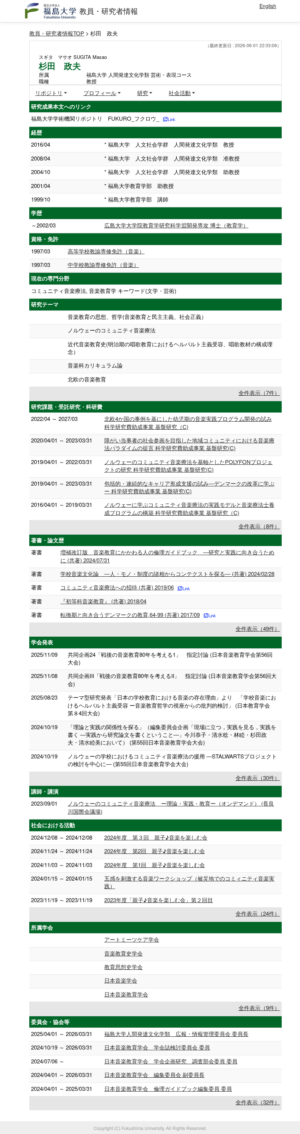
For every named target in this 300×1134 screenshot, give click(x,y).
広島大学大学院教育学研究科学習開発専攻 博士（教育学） (176, 225)
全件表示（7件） (259, 392)
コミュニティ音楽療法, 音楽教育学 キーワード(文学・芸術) (103, 290)
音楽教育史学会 (123, 953)
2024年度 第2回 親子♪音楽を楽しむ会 (154, 851)
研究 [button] (142, 93)
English (267, 6)
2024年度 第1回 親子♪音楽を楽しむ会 (154, 865)
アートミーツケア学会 (131, 939)
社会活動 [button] (180, 93)
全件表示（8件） (259, 526)
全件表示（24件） (258, 913)
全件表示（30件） (258, 777)
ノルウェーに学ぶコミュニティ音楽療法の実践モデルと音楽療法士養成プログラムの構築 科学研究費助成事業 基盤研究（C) (189, 508)
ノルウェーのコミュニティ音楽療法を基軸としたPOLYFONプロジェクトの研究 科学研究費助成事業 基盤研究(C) (188, 465)
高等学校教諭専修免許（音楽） (106, 251)
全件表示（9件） (259, 1007)
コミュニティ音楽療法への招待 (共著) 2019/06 (117, 587)
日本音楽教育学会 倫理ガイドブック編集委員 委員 (168, 1088)
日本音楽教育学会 (126, 994)
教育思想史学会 (123, 967)
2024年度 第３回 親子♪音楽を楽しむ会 (155, 837)
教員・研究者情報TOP (56, 33)
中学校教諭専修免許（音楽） (103, 264)
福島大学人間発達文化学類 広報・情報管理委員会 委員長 (176, 1033)
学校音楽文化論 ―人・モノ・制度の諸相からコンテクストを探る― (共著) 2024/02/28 (167, 573)
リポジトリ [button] (49, 93)
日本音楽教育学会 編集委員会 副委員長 (154, 1074)
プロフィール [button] (99, 93)
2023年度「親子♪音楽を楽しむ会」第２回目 (158, 900)
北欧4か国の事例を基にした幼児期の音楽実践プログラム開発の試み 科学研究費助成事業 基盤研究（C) (188, 422)
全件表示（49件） (258, 628)
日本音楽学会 (120, 980)
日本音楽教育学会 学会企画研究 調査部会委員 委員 (170, 1061)
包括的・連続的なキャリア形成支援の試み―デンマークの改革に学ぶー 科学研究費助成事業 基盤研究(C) (189, 487)
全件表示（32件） (258, 1102)
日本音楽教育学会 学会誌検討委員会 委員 (157, 1047)
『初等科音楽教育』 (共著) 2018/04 (103, 601)
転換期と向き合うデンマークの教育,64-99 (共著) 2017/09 (130, 614)
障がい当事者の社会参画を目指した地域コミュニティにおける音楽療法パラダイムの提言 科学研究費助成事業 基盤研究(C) (189, 444)
